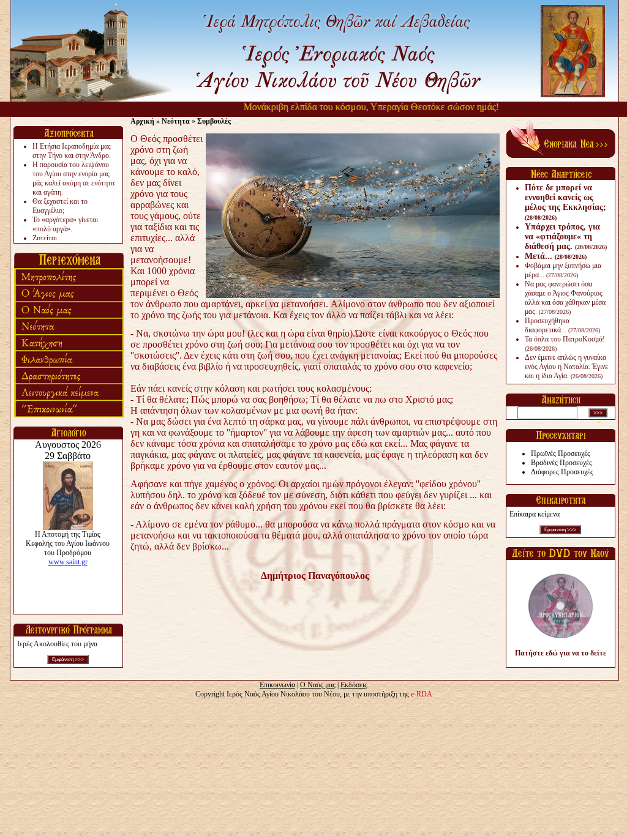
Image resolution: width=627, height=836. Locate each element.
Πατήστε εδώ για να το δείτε (560, 653)
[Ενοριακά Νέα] (560, 155)
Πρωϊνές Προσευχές (560, 453)
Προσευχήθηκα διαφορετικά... (562, 325)
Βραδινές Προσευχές (561, 462)
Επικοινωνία (277, 685)
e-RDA (421, 694)
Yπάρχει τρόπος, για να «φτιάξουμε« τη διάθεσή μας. (566, 236)
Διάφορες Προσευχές (562, 472)
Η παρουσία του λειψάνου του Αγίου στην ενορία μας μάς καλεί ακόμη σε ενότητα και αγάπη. (73, 178)
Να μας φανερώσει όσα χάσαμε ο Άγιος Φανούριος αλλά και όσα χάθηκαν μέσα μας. (565, 298)
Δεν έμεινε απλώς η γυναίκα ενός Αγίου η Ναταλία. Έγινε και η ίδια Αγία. (566, 366)
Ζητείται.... (48, 238)
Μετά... (556, 256)
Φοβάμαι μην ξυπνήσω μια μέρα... (563, 270)
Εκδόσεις (353, 685)
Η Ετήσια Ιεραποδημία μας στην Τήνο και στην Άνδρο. (71, 151)
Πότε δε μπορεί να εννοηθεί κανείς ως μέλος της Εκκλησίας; (565, 202)
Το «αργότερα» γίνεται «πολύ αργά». (65, 224)
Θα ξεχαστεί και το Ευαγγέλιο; (60, 206)
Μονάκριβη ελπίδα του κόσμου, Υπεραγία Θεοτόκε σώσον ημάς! (356, 107)
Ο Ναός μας (318, 685)
